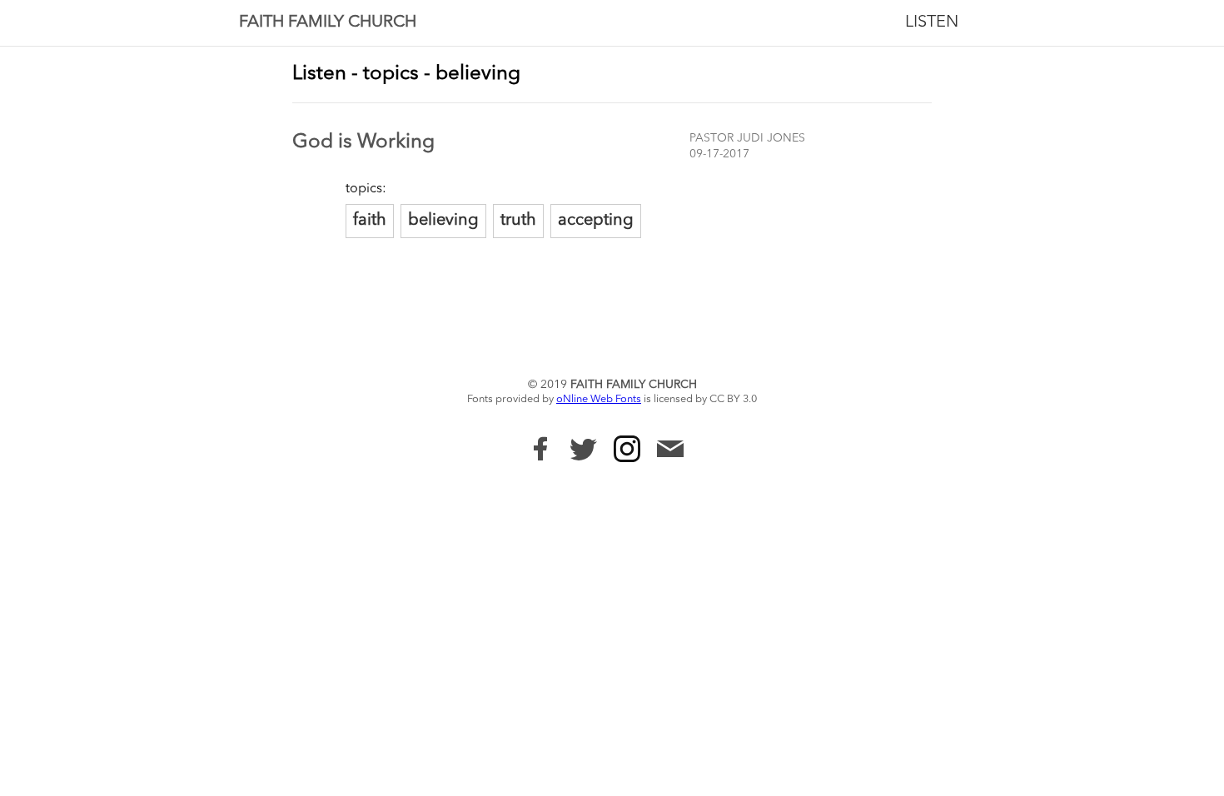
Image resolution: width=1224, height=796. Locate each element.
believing (443, 220)
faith (369, 220)
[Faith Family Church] (540, 448)
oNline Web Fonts (598, 399)
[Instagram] (627, 448)
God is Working (363, 142)
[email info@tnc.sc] (670, 450)
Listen (931, 22)
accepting (596, 220)
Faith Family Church (327, 22)
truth (518, 220)
